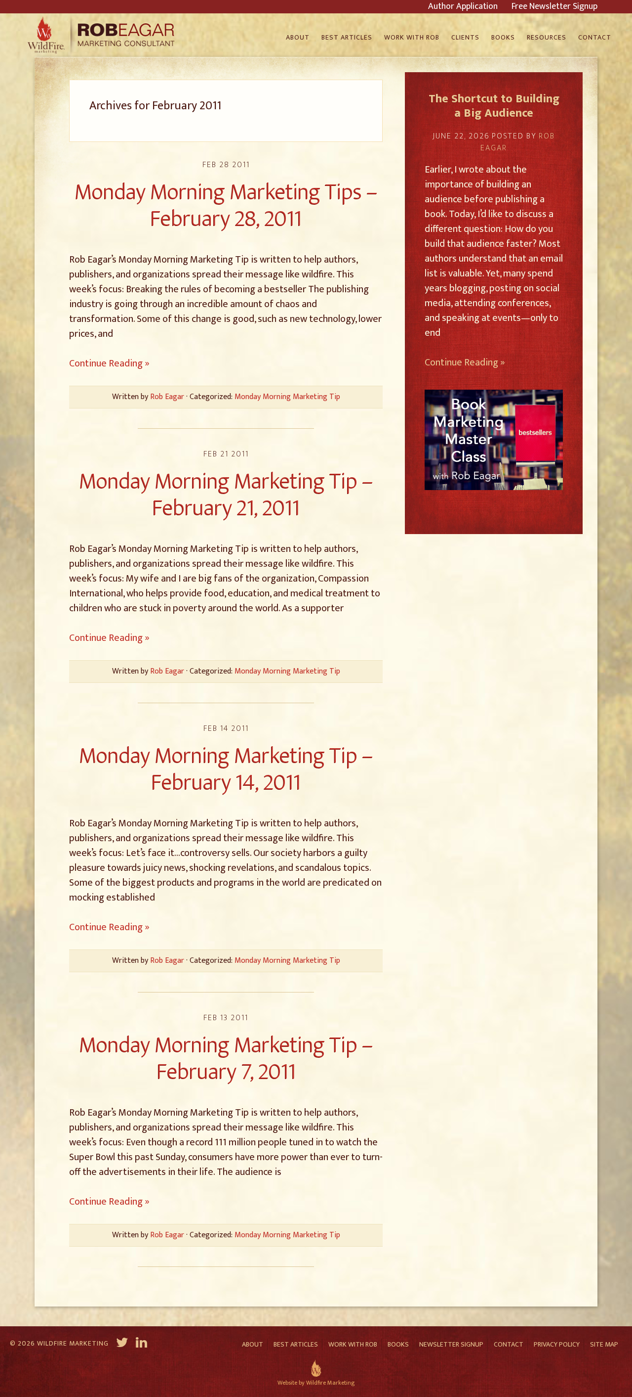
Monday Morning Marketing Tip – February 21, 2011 (226, 495)
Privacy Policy (557, 1344)
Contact (508, 1344)
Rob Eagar (102, 35)
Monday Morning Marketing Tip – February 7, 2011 (226, 1058)
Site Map (604, 1344)
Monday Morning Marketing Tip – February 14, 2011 (226, 769)
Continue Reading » (109, 363)
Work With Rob (352, 1344)
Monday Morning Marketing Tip (287, 397)
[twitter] (122, 1344)
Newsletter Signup (451, 1344)
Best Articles (296, 1344)
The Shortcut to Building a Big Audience (494, 106)
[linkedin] (142, 1344)
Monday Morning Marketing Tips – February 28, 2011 (226, 205)
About (252, 1344)
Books (398, 1344)
